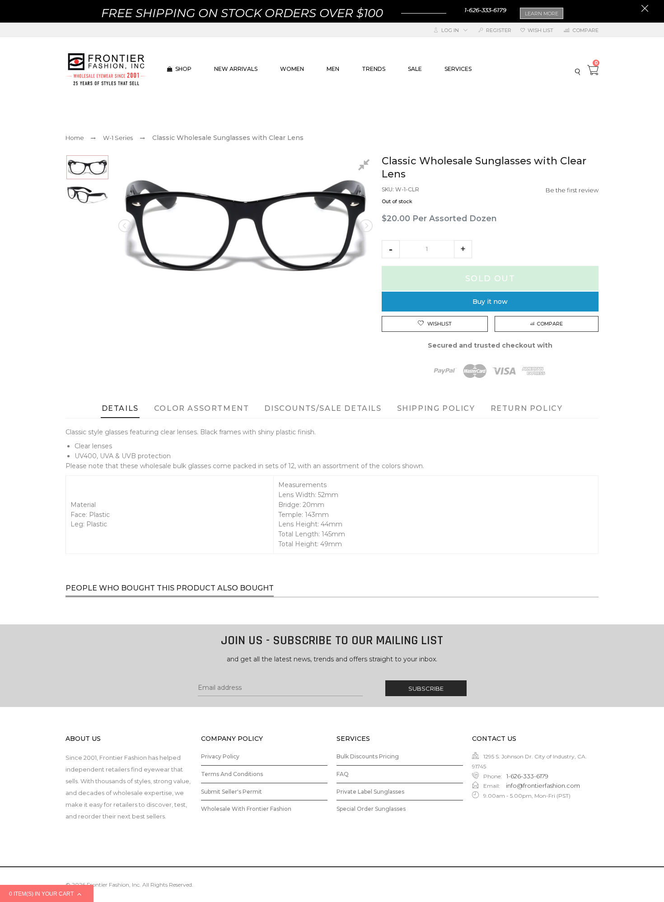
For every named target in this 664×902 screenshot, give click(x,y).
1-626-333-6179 (485, 10)
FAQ (343, 774)
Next (365, 226)
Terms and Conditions (232, 774)
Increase (463, 249)
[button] (391, 249)
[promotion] (644, 9)
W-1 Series (118, 137)
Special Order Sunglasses (371, 808)
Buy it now (490, 302)
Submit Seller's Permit (231, 791)
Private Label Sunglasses (370, 791)
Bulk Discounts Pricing (368, 756)
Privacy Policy (220, 756)
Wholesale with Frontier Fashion (246, 808)
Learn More (541, 13)
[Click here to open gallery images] (365, 166)
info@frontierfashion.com (542, 785)
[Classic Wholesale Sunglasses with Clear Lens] (87, 167)
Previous (125, 226)
